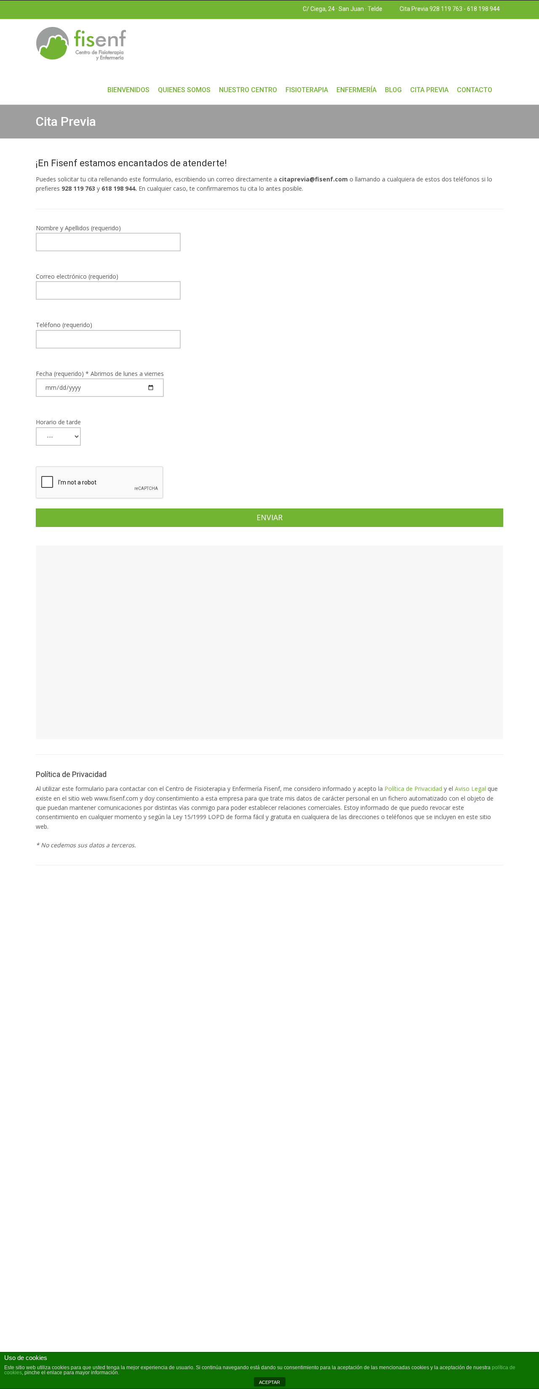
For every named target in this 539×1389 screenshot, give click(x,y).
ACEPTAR (269, 1382)
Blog (393, 90)
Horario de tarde (58, 422)
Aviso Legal (470, 789)
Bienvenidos (128, 90)
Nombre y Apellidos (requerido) (78, 228)
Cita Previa (429, 90)
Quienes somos (184, 90)
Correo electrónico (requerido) (77, 276)
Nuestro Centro (248, 90)
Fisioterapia (307, 90)
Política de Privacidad (413, 789)
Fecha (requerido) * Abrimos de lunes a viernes (100, 374)
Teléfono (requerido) (64, 325)
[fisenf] (81, 43)
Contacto (474, 90)
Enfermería (356, 90)
